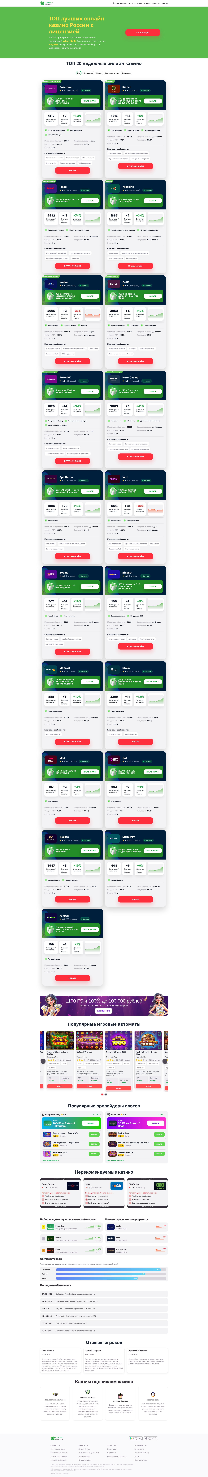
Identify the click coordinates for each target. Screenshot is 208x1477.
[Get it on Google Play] (136, 1438)
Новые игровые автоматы (116, 1456)
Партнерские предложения (89, 1453)
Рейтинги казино (119, 3)
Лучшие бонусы (84, 1449)
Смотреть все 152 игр (115, 1160)
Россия (99, 73)
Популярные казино (57, 1449)
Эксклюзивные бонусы (58, 1453)
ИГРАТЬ (72, 170)
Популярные (88, 73)
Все (78, 73)
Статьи (165, 3)
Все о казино (139, 1449)
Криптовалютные (112, 73)
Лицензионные (84, 1456)
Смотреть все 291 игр (50, 1160)
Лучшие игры (111, 1449)
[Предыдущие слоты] (43, 1061)
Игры (130, 3)
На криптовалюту (85, 1460)
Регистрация (142, 32)
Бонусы (138, 3)
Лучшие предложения (58, 1456)
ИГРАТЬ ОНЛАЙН (135, 166)
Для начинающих (141, 1460)
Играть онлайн (135, 266)
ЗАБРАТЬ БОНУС (103, 1011)
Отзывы (147, 3)
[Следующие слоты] (164, 1061)
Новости (156, 3)
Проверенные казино (58, 1460)
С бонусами (126, 73)
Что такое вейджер (142, 1453)
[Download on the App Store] (151, 1438)
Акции (137, 1456)
